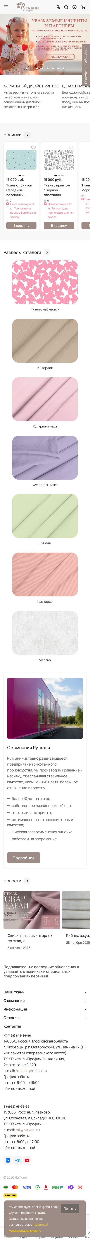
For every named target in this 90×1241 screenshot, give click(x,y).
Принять (70, 1208)
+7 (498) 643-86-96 (17, 1035)
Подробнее (24, 857)
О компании (14, 1000)
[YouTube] (27, 1160)
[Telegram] (17, 1160)
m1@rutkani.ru (28, 1129)
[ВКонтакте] (7, 1160)
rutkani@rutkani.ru (31, 1070)
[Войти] (74, 7)
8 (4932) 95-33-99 (16, 1106)
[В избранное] (33, 147)
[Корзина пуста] (83, 7)
